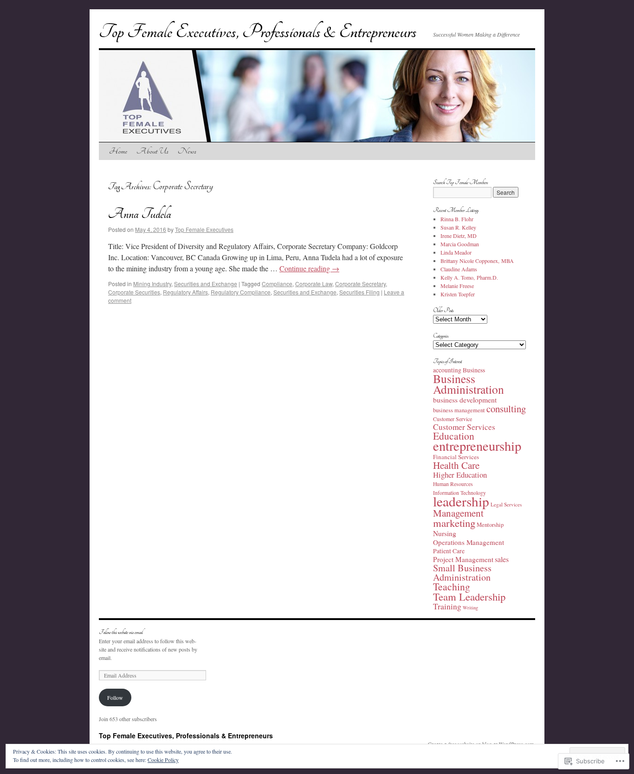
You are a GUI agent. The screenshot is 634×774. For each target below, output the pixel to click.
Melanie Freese (457, 285)
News (187, 151)
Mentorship (490, 525)
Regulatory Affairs (185, 292)
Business (474, 370)
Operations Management (468, 542)
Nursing (444, 533)
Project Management (463, 559)
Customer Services (464, 427)
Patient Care (449, 551)
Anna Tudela (139, 214)
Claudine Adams (458, 269)
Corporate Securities (134, 292)
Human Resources (453, 483)
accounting (447, 370)
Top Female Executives (204, 229)
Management (458, 512)
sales (502, 559)
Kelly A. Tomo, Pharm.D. (469, 277)
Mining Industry (152, 284)
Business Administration (468, 384)
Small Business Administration (462, 572)
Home (118, 151)
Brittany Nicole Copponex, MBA (477, 260)
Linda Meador (456, 252)
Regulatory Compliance (241, 292)
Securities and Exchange (205, 284)
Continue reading (309, 268)
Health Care (456, 465)
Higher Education (460, 474)
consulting (506, 408)
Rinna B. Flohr (456, 219)
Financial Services (456, 457)
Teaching (451, 586)
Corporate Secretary (360, 284)
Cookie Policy (163, 759)
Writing (470, 607)
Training (447, 606)
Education (453, 435)
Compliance (277, 284)
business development (465, 399)
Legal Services (506, 504)
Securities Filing (359, 292)
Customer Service (452, 418)
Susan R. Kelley (458, 227)
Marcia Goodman (459, 244)
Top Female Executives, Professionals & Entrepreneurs (257, 31)
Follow (115, 697)
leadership (461, 501)
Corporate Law (313, 284)
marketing (454, 523)
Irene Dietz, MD (458, 235)
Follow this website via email (121, 632)
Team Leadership (469, 596)
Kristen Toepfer (457, 294)
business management (459, 410)
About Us (152, 151)
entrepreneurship (477, 445)
